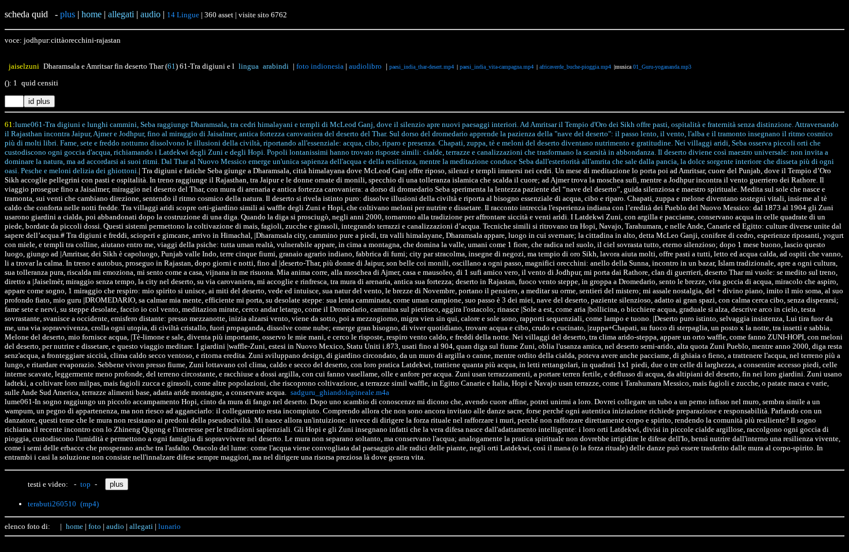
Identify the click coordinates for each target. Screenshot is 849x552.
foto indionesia (320, 66)
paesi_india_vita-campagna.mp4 (497, 67)
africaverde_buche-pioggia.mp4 (575, 67)
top (85, 484)
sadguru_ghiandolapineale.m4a (340, 392)
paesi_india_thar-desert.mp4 (421, 67)
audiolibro (365, 66)
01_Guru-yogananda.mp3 (662, 67)
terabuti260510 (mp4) (63, 503)
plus (67, 14)
